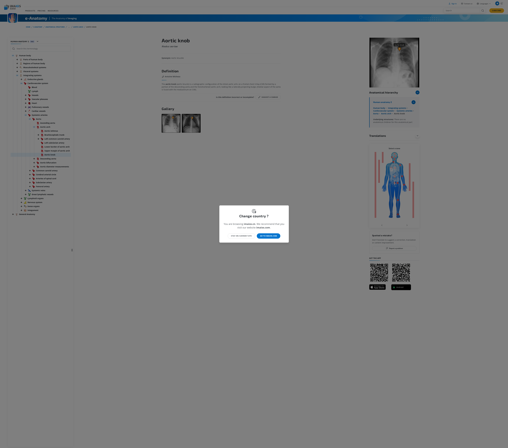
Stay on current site (241, 236)
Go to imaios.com (268, 236)
